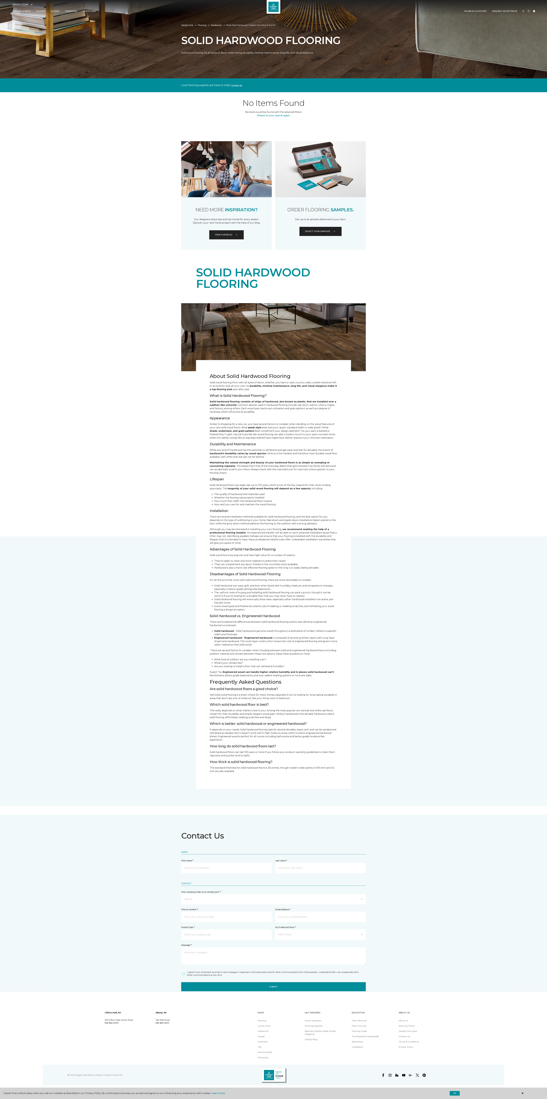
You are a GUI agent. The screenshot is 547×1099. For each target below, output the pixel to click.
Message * (186, 945)
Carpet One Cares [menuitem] (408, 1031)
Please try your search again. (273, 115)
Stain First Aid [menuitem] (359, 1026)
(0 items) (534, 11)
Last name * (281, 861)
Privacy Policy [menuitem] (406, 1047)
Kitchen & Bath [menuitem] (21, 11)
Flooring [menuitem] (262, 1020)
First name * (187, 861)
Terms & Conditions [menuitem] (409, 1041)
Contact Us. (236, 85)
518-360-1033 (162, 1023)
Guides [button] (55, 11)
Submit (273, 986)
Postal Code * (187, 927)
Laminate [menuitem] (262, 1041)
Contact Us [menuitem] (404, 1036)
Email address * (282, 909)
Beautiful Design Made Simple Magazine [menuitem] (320, 1032)
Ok (454, 1093)
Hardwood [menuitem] (263, 1031)
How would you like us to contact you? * (201, 892)
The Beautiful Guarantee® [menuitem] (365, 1036)
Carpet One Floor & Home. (88, 1075)
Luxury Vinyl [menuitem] (264, 1026)
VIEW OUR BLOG (223, 234)
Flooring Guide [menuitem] (359, 1031)
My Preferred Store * (285, 927)
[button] (523, 11)
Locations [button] (89, 11)
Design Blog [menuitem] (311, 1039)
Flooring (202, 25)
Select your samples (317, 231)
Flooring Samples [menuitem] (314, 1026)
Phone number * (189, 909)
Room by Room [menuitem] (407, 1026)
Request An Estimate (504, 11)
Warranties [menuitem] (357, 1041)
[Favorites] (528, 11)
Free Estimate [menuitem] (265, 1052)
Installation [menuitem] (357, 1047)
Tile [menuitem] (260, 1047)
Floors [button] (40, 11)
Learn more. (218, 1093)
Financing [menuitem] (71, 11)
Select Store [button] (20, 4)
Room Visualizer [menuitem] (313, 1020)
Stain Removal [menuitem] (359, 1020)
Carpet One (187, 25)
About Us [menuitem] (403, 1020)
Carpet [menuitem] (261, 1036)
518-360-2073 (112, 1023)
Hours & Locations (475, 11)
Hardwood (216, 25)
